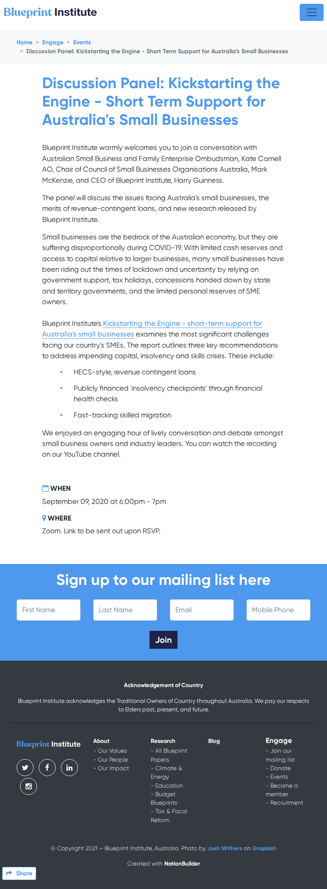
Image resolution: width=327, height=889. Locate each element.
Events (82, 42)
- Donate (278, 768)
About (101, 741)
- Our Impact (111, 768)
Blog (214, 741)
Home (24, 42)
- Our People (110, 760)
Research (163, 741)
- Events (277, 777)
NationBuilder (182, 863)
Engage (52, 42)
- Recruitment (284, 803)
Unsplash (264, 848)
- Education (167, 786)
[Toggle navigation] (312, 12)
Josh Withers (224, 848)
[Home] (50, 12)
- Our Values (110, 751)
